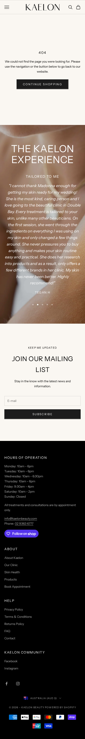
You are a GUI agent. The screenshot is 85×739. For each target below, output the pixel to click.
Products (10, 579)
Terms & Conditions (18, 617)
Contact (9, 638)
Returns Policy (14, 624)
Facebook (10, 661)
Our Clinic (11, 565)
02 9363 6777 (24, 524)
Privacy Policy (13, 609)
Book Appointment (17, 587)
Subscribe (42, 414)
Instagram (11, 668)
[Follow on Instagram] (18, 683)
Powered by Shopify (60, 707)
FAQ (7, 631)
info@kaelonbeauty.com (20, 519)
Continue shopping (42, 84)
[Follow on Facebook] (6, 683)
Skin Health (12, 572)
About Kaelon (13, 558)
